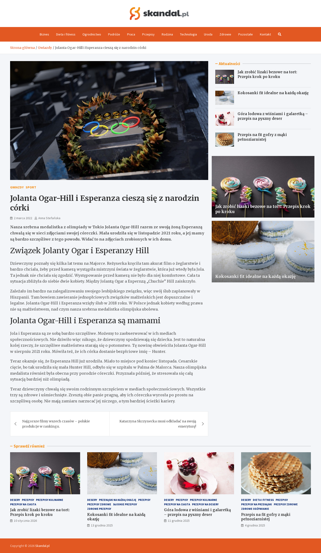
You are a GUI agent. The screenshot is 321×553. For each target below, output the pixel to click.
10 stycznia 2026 (25, 520)
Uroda (208, 34)
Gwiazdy (17, 187)
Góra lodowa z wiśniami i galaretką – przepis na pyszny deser (273, 116)
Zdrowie (225, 34)
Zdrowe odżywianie (255, 508)
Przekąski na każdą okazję (117, 500)
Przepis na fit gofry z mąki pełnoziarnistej (262, 137)
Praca (131, 34)
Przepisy (148, 34)
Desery (15, 500)
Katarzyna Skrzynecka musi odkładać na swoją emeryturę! (157, 423)
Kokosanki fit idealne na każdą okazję (273, 93)
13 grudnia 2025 (102, 525)
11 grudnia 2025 (179, 520)
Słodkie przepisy (125, 504)
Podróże (114, 34)
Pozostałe (245, 34)
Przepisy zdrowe (99, 504)
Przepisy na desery (205, 504)
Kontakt (265, 34)
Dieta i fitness (65, 34)
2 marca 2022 (23, 218)
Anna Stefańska (49, 218)
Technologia (188, 34)
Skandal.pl (42, 546)
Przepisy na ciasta (23, 504)
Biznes (44, 34)
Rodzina (167, 34)
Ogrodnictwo (91, 34)
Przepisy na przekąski (256, 504)
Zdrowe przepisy (99, 508)
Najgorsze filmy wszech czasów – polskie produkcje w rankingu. (56, 423)
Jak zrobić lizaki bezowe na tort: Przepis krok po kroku (267, 74)
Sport (31, 187)
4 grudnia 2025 (255, 525)
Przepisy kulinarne (49, 500)
